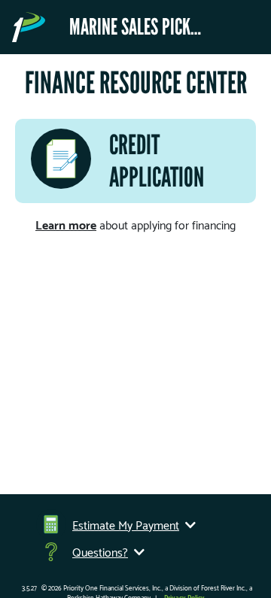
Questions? (100, 551)
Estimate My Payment (125, 524)
